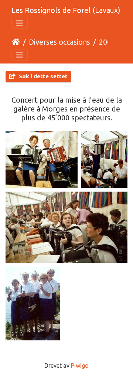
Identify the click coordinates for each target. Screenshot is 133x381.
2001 (107, 42)
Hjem (15, 42)
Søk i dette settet (42, 76)
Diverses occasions (59, 42)
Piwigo (80, 365)
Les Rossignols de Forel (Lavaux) (65, 10)
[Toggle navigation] (19, 23)
